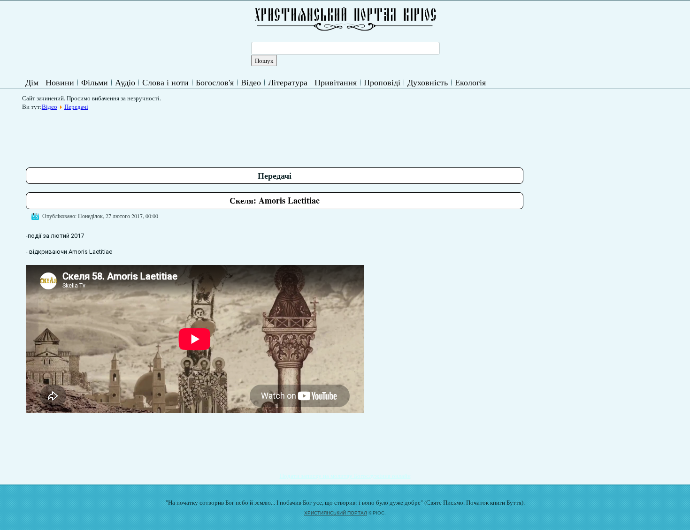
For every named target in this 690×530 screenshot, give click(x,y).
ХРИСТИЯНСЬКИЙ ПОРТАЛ (335, 512)
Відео (251, 82)
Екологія (470, 82)
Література (287, 82)
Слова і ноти (165, 82)
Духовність (427, 82)
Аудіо (125, 82)
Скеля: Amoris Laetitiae (275, 200)
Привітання (335, 82)
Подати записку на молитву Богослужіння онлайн (345, 475)
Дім (31, 82)
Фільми (94, 82)
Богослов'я (215, 82)
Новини (60, 82)
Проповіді (382, 82)
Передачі (76, 106)
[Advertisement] (197, 135)
